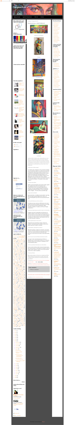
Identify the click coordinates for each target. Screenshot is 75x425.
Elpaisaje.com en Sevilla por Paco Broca (57, 120)
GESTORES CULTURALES (56, 215)
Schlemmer (14, 317)
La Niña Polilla (56, 227)
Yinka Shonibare (57, 66)
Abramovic (15, 237)
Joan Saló (19, 283)
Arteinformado (56, 135)
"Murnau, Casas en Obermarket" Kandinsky (57, 94)
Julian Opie (22, 285)
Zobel (18, 326)
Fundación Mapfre (20, 272)
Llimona (20, 290)
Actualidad (34, 263)
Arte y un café (56, 133)
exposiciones (20, 267)
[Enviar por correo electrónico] (38, 262)
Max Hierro (56, 30)
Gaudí (14, 273)
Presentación (56, 63)
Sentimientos (15, 318)
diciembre (17, 342)
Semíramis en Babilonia (56, 261)
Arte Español (38, 263)
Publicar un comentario (34, 269)
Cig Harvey (56, 74)
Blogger (43, 421)
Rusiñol (23, 315)
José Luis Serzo (56, 29)
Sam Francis (19, 316)
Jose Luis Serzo (18, 284)
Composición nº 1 (21, 7)
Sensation (21, 317)
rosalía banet (56, 252)
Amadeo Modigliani (16, 239)
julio (16, 363)
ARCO (14, 241)
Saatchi (14, 316)
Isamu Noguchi (21, 280)
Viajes (19, 323)
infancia (16, 279)
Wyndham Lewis (19, 324)
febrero (17, 372)
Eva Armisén (56, 82)
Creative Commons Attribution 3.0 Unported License (18, 404)
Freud (19, 271)
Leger (18, 289)
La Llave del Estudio (57, 225)
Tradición (15, 322)
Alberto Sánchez (20, 238)
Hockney (14, 278)
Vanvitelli (16, 323)
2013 (16, 335)
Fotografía (20, 269)
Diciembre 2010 (57, 51)
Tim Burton (22, 321)
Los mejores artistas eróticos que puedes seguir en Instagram (57, 229)
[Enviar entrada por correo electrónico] (36, 261)
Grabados (22, 274)
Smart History (56, 163)
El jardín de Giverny (57, 210)
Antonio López (20, 240)
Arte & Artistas (57, 172)
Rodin (22, 313)
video (23, 323)
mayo (17, 367)
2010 (16, 340)
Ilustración (23, 278)
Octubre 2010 (56, 54)
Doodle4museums (16, 261)
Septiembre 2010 (57, 55)
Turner (19, 322)
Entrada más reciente (33, 274)
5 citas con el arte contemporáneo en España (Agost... (19, 355)
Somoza (14, 319)
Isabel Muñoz (15, 280)
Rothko (15, 315)
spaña (18, 319)
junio (17, 365)
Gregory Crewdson (20, 275)
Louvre (24, 290)
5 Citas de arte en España (18, 235)
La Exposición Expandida (17, 288)
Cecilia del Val (56, 70)
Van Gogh (23, 322)
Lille (55, 211)
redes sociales (19, 311)
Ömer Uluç (56, 73)
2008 (16, 377)
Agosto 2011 (56, 48)
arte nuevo (56, 177)
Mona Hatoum (56, 64)
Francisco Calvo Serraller (17, 270)
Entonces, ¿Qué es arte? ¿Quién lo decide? (21, 89)
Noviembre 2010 (57, 52)
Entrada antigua (46, 274)
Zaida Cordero (56, 39)
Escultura (17, 265)
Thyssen (15, 321)
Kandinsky (21, 286)
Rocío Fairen (17, 313)
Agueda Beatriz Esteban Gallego (18, 395)
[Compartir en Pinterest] (42, 262)
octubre (17, 345)
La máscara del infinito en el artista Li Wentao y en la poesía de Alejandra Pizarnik (57, 191)
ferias (14, 268)
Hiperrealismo (20, 277)
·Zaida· (55, 273)
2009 (16, 375)
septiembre (18, 347)
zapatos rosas (56, 267)
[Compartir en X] (40, 262)
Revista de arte (56, 158)
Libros (22, 289)
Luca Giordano (17, 291)
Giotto (15, 274)
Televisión (22, 320)
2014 (16, 334)
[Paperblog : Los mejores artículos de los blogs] (16, 409)
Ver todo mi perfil (16, 398)
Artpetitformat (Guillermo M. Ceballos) (56, 137)
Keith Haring (15, 287)
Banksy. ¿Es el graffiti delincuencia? (21, 84)
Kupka (23, 287)
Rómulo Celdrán (16, 314)
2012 (16, 337)
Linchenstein (15, 290)
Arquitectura (20, 241)
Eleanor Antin (19, 263)
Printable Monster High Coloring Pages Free (57, 248)
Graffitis (14, 275)
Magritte (22, 291)
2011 (16, 339)
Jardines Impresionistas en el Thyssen (57, 117)
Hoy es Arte (56, 145)
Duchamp (14, 262)
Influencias (21, 279)
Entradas (16, 144)
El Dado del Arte (57, 203)
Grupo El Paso (15, 276)
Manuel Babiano (57, 40)
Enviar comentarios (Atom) (38, 277)
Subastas (22, 319)
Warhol (14, 324)
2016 (16, 330)
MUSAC (55, 108)
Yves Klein (20, 325)
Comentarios (17, 146)
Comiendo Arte (18, 350)
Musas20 (55, 233)
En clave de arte (57, 141)
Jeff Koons (20, 282)
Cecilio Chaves (56, 32)
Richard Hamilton (19, 312)
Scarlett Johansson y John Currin (21, 131)
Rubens (19, 315)
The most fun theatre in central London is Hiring (57, 217)
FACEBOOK (15, 180)
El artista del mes (44, 263)
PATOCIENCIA (56, 239)
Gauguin (17, 273)
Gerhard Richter (22, 273)
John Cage (23, 283)
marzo (17, 370)
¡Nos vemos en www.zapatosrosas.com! (57, 269)
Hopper (18, 278)
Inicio (40, 274)
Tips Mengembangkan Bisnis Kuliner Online (57, 263)
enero (17, 373)
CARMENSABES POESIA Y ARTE (57, 188)
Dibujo (21, 260)
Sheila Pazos (22, 318)
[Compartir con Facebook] (41, 262)
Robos (24, 312)
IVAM (20, 281)
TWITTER (15, 179)
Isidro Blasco (15, 281)
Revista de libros (57, 159)
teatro (18, 320)
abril (17, 368)
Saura (23, 316)
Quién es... (19, 310)
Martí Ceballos (56, 37)
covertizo (56, 196)
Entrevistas (15, 264)
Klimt (20, 287)
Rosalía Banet (22, 314)
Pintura (15, 309)
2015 (16, 332)
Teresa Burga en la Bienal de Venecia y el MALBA (57, 179)
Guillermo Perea (57, 22)
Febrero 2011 (56, 49)
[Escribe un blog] (39, 262)
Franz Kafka (56, 185)
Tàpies (14, 320)
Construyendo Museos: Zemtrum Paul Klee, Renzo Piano (21, 109)
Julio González (15, 286)
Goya (18, 274)
